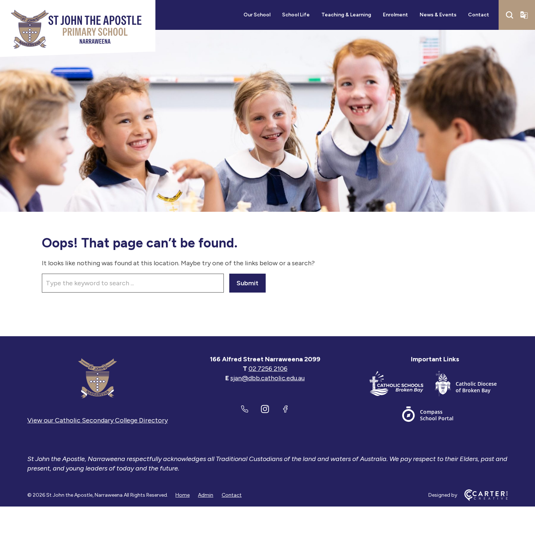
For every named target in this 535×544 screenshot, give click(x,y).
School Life (296, 15)
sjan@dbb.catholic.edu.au (267, 378)
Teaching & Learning (346, 15)
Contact (478, 15)
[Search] (509, 15)
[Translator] (524, 15)
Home (182, 495)
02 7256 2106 (268, 369)
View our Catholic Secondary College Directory (97, 420)
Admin (205, 495)
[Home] (97, 378)
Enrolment (395, 15)
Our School (256, 15)
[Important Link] (402, 385)
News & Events (438, 15)
